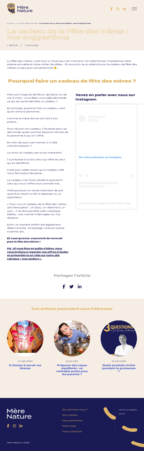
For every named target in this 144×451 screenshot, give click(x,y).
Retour (13, 45)
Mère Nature (19, 9)
